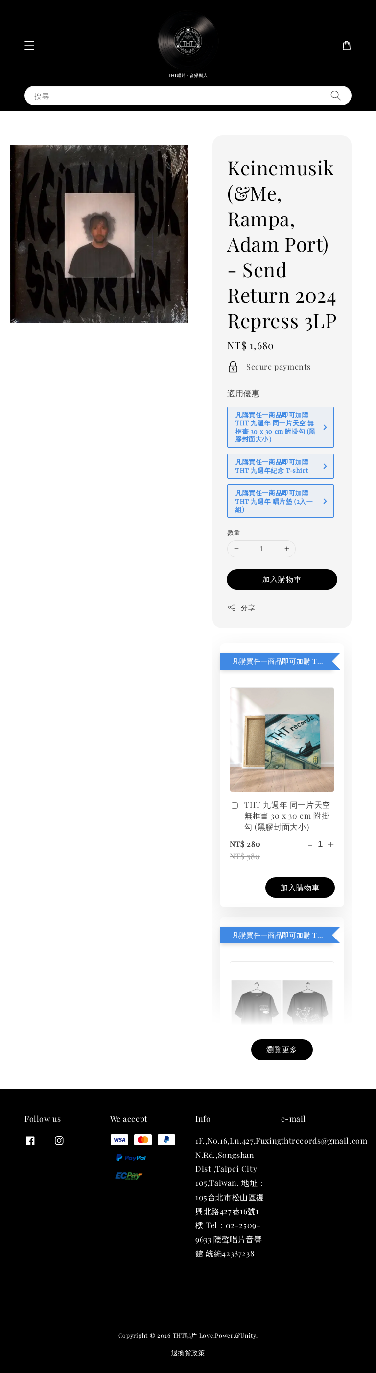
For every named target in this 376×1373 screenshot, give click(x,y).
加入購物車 (282, 579)
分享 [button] (248, 607)
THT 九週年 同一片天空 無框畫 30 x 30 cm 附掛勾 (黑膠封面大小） (287, 815)
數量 (233, 532)
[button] (29, 45)
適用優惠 (243, 393)
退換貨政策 (188, 1353)
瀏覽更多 (282, 1049)
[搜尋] (336, 95)
